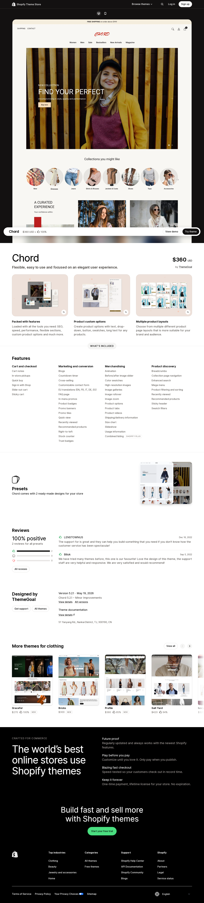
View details (65, 601)
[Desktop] (98, 13)
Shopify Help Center (132, 860)
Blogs (124, 878)
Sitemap (91, 893)
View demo (171, 231)
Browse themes (141, 4)
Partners (162, 866)
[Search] (162, 4)
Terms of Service (21, 893)
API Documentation (132, 866)
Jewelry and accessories (62, 872)
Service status (165, 878)
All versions (81, 601)
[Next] (189, 646)
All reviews (20, 568)
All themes (40, 608)
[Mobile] (105, 13)
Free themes (92, 866)
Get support (21, 608)
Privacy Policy (43, 893)
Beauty (52, 866)
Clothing (53, 860)
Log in (171, 4)
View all (170, 645)
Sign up (185, 4)
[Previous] (182, 646)
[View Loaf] (156, 483)
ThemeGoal (185, 266)
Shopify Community (132, 872)
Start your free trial (102, 831)
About (160, 860)
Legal (160, 872)
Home (51, 878)
